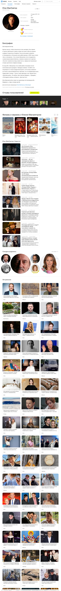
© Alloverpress (11, 31)
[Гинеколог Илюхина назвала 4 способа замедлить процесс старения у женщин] (30, 559)
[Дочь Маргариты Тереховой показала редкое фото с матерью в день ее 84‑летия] (49, 406)
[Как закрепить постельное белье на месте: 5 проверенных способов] (11, 387)
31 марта (33, 14)
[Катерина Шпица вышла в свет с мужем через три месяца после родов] (30, 368)
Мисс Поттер (54, 135)
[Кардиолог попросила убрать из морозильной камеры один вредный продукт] (11, 349)
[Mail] (2, 1)
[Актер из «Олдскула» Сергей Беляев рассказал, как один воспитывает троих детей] (11, 368)
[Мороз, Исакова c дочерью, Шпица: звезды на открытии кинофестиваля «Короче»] (49, 559)
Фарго (4, 135)
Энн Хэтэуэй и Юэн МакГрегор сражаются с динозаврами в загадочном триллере (29, 148)
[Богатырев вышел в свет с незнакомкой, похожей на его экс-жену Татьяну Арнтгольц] (49, 425)
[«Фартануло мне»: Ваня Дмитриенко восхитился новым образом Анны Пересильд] (30, 444)
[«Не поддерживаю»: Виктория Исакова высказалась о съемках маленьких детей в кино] (49, 330)
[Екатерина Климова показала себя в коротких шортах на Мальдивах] (11, 444)
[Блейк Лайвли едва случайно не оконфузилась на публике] (30, 463)
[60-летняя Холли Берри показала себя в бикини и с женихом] (49, 483)
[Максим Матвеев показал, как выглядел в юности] (11, 521)
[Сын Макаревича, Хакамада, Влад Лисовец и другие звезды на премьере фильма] (11, 330)
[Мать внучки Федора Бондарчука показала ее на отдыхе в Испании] (11, 559)
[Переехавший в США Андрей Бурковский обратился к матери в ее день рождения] (11, 292)
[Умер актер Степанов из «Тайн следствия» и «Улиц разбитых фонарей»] (11, 463)
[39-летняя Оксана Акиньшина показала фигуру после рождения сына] (49, 502)
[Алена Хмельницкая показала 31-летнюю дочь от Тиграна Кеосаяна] (30, 349)
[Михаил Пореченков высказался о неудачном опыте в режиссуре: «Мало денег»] (49, 540)
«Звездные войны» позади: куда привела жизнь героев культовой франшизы (29, 239)
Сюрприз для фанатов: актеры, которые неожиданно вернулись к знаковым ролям (30, 213)
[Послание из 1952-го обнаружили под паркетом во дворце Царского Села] (30, 292)
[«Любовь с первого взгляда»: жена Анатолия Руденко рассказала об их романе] (11, 425)
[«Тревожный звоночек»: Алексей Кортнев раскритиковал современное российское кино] (49, 292)
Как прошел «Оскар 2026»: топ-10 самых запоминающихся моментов (30, 174)
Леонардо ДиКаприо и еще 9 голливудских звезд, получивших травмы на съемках (30, 226)
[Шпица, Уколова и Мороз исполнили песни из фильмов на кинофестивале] (49, 444)
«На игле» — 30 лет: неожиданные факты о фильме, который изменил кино (29, 161)
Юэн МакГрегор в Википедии (24, 84)
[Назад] (55, 115)
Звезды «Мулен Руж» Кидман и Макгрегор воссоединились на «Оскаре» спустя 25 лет (30, 200)
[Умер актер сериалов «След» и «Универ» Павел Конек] (30, 406)
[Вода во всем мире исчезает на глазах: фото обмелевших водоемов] (30, 578)
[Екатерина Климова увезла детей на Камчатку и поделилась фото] (30, 387)
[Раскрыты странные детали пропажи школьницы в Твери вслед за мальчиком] (11, 578)
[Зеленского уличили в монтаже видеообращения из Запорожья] (30, 311)
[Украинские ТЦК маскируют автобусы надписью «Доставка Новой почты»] (49, 368)
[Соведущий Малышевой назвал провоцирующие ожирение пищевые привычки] (49, 463)
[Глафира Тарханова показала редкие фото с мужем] (30, 425)
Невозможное (42, 135)
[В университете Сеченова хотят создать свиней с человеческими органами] (49, 387)
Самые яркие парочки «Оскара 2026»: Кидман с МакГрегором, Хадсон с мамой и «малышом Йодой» (30, 187)
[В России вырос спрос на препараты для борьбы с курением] (11, 483)
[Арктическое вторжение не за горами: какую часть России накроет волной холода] (11, 406)
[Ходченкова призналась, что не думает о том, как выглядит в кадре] (11, 540)
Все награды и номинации (26, 36)
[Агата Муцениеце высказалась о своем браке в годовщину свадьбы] (30, 521)
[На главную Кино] (5, 1)
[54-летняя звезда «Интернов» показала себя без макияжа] (49, 521)
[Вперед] (57, 115)
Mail (2, 590)
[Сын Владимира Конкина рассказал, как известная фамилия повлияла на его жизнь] (49, 349)
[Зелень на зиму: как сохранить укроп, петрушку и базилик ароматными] (11, 311)
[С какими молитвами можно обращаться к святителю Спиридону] (30, 540)
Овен (32, 17)
